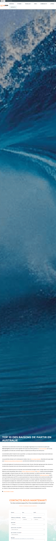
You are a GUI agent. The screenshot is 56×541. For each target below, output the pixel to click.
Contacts (13, 7)
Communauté (43, 3)
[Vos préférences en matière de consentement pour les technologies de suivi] (54, 539)
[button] (54, 1)
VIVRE (35, 3)
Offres (52, 3)
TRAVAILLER (27, 3)
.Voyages (12, 491)
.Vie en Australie (7, 491)
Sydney (23, 471)
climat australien (43, 448)
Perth (38, 471)
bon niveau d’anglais (35, 459)
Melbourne (28, 471)
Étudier (19, 3)
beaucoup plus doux (44, 475)
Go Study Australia (9, 0)
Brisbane (33, 471)
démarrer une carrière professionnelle (13, 461)
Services (11, 3)
